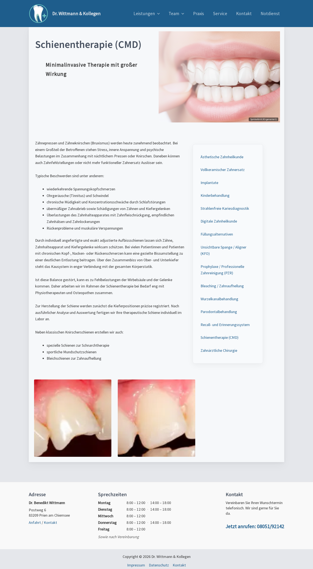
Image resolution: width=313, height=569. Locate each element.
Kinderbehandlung (215, 195)
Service (220, 13)
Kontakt (244, 13)
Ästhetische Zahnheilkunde (222, 156)
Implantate (209, 182)
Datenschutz (159, 565)
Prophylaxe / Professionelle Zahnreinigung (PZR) (222, 270)
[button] (157, 13)
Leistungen (144, 13)
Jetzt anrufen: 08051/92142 (255, 526)
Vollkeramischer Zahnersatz (223, 169)
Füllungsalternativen (217, 234)
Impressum (136, 565)
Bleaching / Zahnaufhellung (222, 285)
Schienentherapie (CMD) (219, 337)
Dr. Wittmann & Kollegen (76, 13)
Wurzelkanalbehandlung (219, 298)
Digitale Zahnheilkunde (219, 221)
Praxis (198, 13)
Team (174, 13)
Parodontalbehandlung (219, 311)
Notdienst (270, 13)
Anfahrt (35, 522)
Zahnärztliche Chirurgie (219, 350)
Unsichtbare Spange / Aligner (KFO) (223, 250)
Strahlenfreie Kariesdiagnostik (225, 208)
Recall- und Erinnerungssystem (225, 324)
